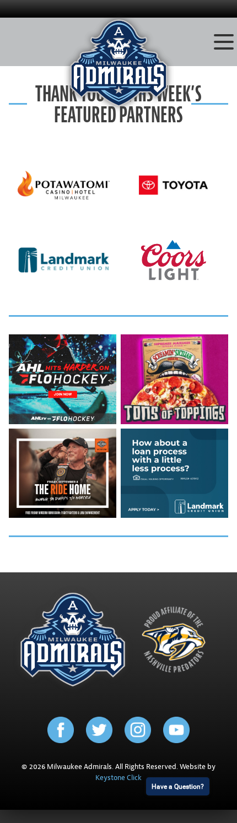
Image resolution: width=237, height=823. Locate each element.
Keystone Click (118, 777)
